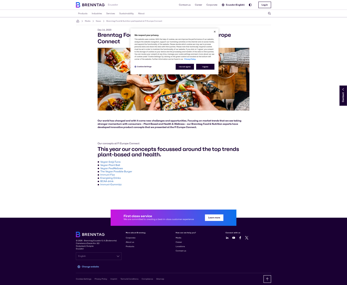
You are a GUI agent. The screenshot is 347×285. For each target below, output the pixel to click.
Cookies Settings (144, 67)
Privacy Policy (101, 279)
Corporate (211, 5)
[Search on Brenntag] (269, 13)
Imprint (113, 279)
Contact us (185, 5)
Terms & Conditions (129, 279)
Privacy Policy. (190, 59)
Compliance (147, 279)
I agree (205, 67)
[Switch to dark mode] (250, 5)
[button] (264, 5)
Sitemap (160, 279)
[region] (174, 51)
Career (198, 5)
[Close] (215, 32)
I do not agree (185, 67)
